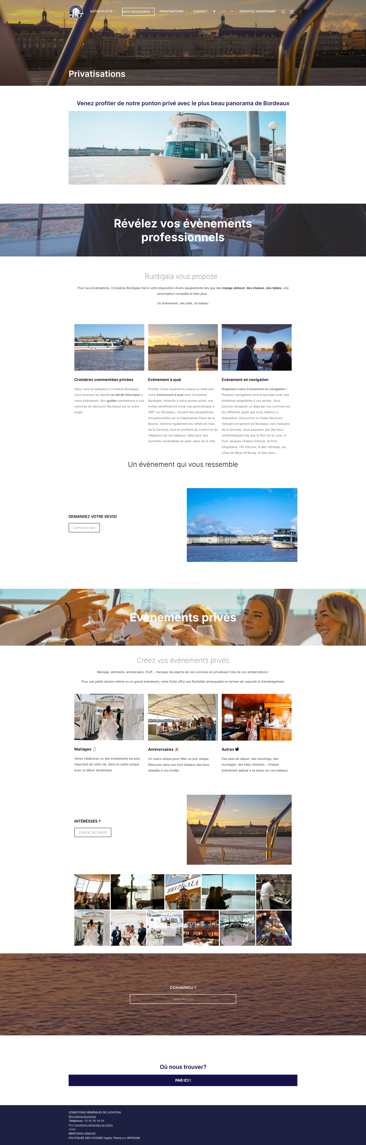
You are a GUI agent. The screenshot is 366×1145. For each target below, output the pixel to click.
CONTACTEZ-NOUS (93, 832)
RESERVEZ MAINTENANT (257, 11)
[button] (92, 892)
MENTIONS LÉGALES (82, 1133)
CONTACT (200, 11)
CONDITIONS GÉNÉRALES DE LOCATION (95, 1112)
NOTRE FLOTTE (101, 11)
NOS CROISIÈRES (136, 12)
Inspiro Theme (112, 1137)
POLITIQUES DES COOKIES (86, 1137)
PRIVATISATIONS (171, 11)
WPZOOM (133, 1137)
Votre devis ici (183, 999)
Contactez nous (84, 528)
